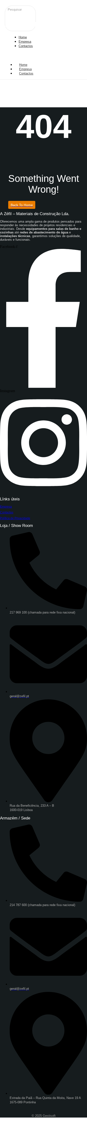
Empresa (6, 506)
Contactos (26, 73)
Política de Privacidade (15, 518)
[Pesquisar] (10, 16)
